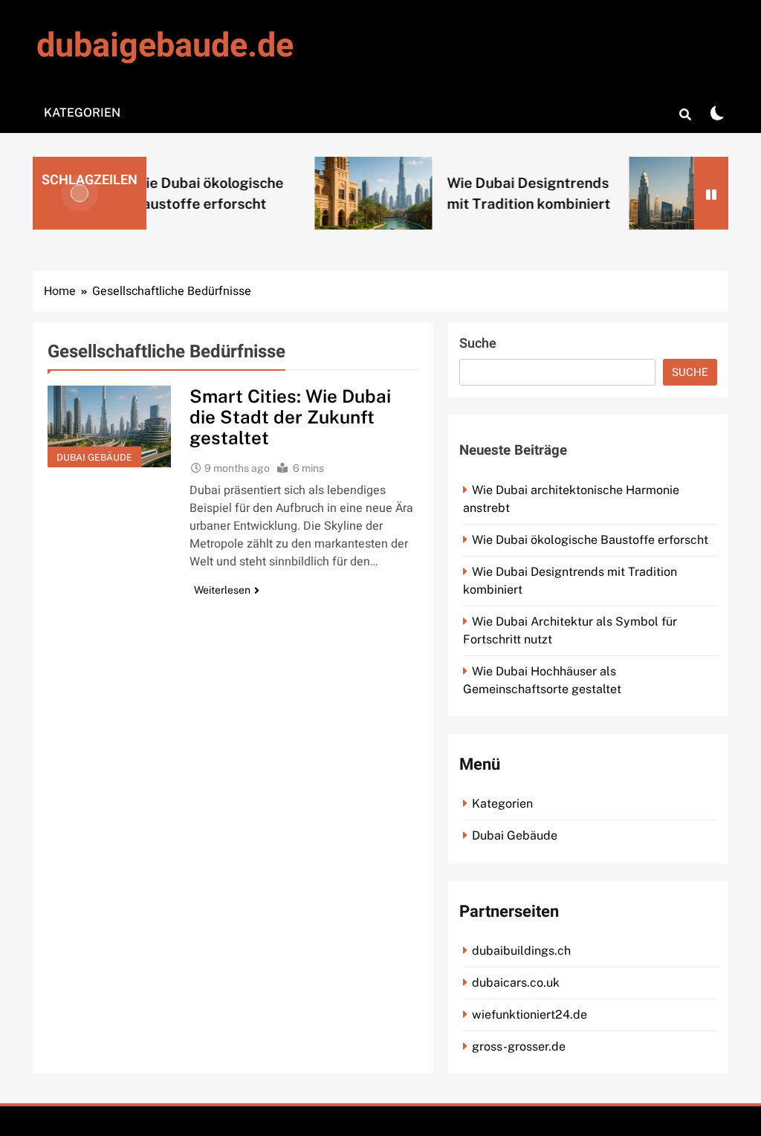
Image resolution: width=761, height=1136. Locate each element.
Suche (477, 344)
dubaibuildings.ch (521, 951)
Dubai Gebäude (94, 457)
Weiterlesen (222, 590)
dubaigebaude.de (165, 46)
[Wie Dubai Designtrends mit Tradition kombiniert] (348, 193)
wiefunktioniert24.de (529, 1014)
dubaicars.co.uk (516, 983)
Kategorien (82, 113)
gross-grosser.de (519, 1046)
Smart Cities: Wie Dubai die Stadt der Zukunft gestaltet (290, 417)
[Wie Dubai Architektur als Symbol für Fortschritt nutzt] (663, 193)
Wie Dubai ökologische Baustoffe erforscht (590, 540)
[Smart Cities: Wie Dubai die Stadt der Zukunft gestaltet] (109, 426)
